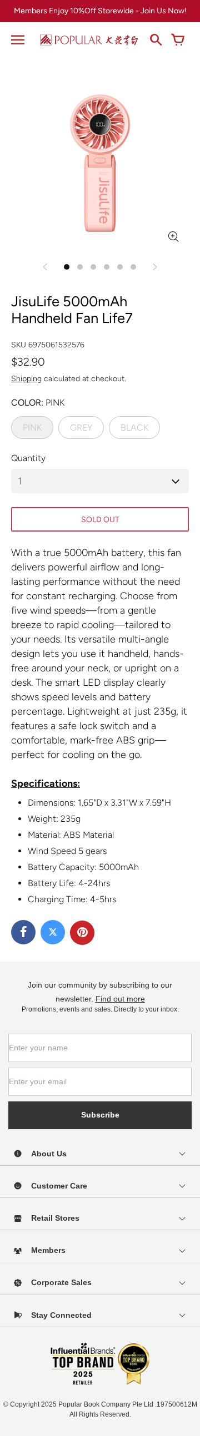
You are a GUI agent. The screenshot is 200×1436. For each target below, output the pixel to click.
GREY (81, 427)
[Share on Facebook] (23, 932)
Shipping (26, 378)
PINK (32, 427)
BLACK (134, 427)
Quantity (28, 458)
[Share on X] (53, 932)
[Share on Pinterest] (82, 933)
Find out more (120, 998)
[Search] (155, 40)
